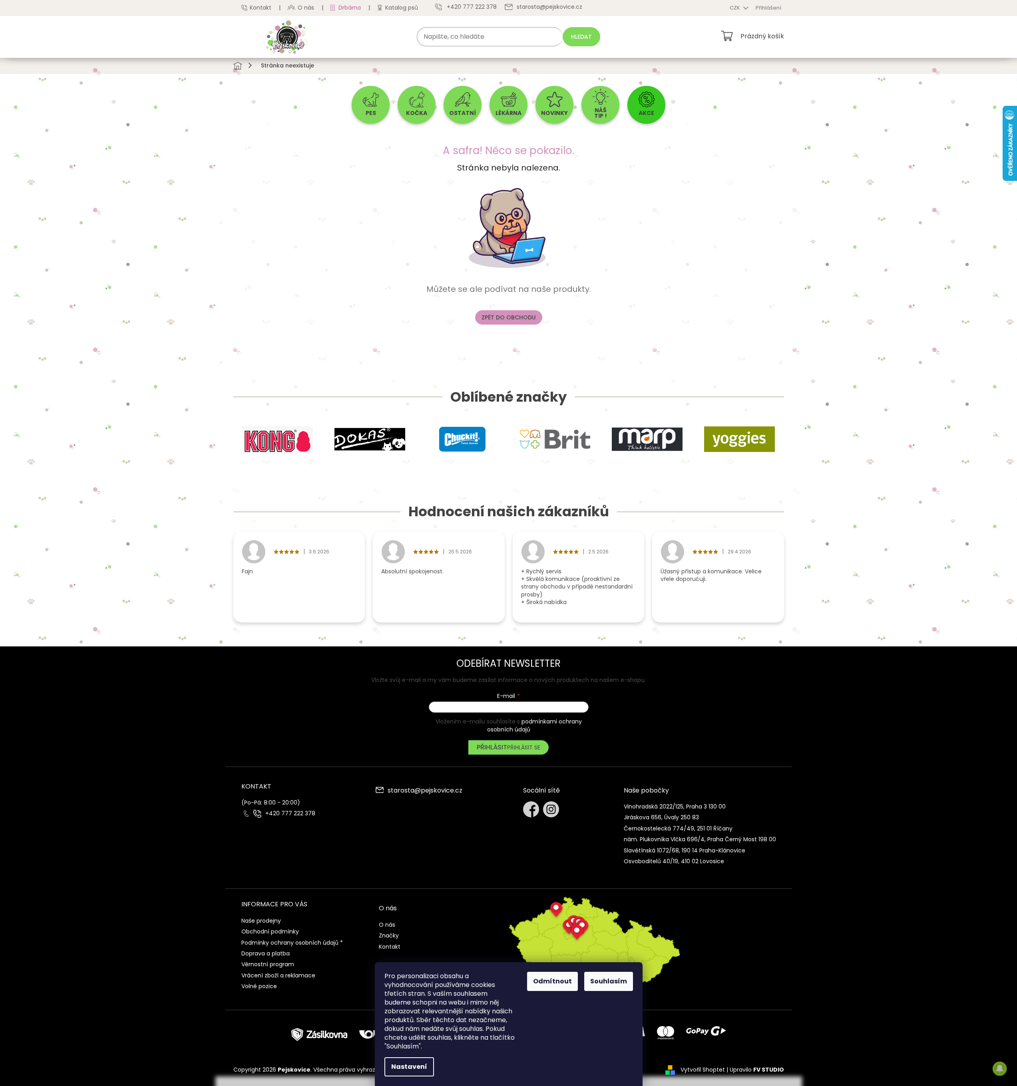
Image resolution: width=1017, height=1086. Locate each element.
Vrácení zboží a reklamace (278, 975)
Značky (389, 935)
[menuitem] (371, 105)
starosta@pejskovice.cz (425, 791)
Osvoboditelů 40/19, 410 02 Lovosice (674, 861)
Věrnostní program (267, 964)
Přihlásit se (523, 747)
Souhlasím (608, 981)
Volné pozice (259, 986)
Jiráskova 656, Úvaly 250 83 (661, 817)
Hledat (581, 37)
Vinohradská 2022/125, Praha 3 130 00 (675, 807)
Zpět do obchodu (509, 317)
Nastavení (409, 1066)
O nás (306, 8)
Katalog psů (401, 8)
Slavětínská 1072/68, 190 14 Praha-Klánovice (684, 850)
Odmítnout (552, 981)
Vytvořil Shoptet (703, 1070)
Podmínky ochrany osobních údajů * (292, 943)
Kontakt (260, 8)
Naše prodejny (261, 921)
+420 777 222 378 (290, 813)
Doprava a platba (265, 953)
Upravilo (757, 1070)
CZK (735, 8)
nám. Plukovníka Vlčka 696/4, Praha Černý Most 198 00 (700, 839)
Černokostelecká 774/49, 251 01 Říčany (678, 828)
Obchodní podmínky (270, 931)
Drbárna (349, 8)
